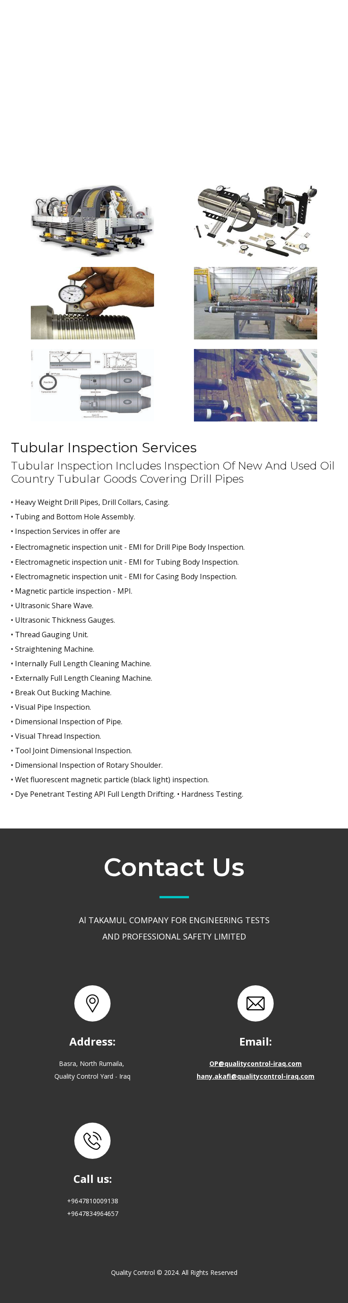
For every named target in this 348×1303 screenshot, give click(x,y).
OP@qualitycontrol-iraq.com (255, 1063)
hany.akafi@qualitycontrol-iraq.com (255, 1075)
